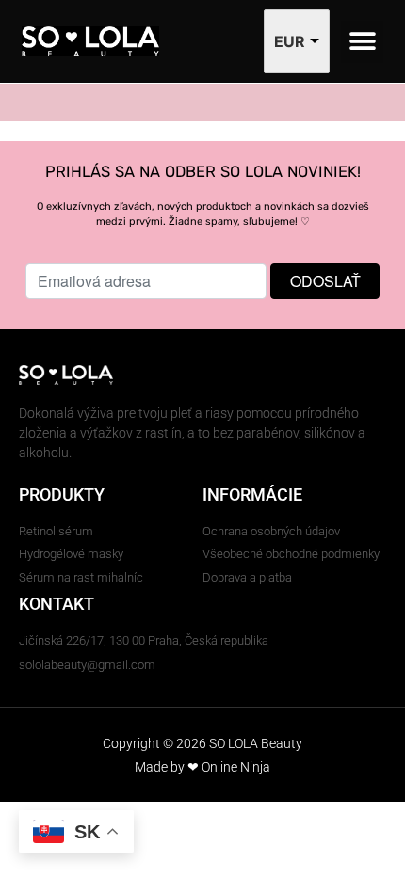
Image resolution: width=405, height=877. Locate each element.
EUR (289, 41)
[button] (362, 42)
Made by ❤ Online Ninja (202, 766)
